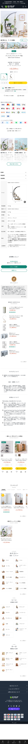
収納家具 (17, 64)
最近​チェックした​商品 (14, 521)
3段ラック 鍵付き (14, 342)
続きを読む (23, 296)
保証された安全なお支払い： (7, 102)
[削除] (11, 526)
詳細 (15, 91)
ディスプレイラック (16, 65)
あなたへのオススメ (14, 302)
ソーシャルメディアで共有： (7, 120)
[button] (6, 512)
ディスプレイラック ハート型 (16, 316)
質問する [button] (14, 270)
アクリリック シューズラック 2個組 (7, 459)
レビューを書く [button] (14, 267)
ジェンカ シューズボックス (21, 459)
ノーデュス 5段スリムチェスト (6, 507)
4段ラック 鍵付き (14, 325)
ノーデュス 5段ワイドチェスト (19, 507)
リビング (19, 489)
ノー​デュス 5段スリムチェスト (16, 308)
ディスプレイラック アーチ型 (6, 539)
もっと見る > (24, 361)
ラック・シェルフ (11, 489)
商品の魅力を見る (14, 164)
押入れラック (14, 334)
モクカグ (10, 7)
